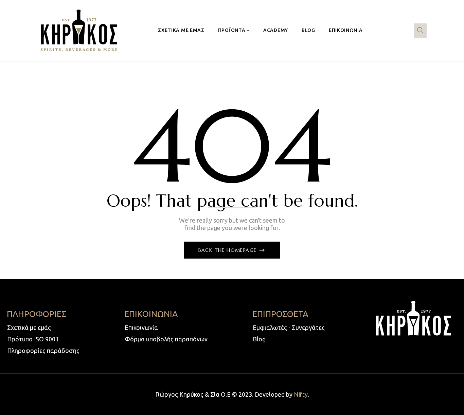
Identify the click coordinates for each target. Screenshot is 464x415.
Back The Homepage (228, 250)
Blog (259, 339)
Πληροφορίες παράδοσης (43, 350)
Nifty (301, 394)
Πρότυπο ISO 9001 (33, 339)
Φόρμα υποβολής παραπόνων (166, 339)
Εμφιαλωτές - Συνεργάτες (289, 327)
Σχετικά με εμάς (29, 327)
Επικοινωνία (141, 327)
